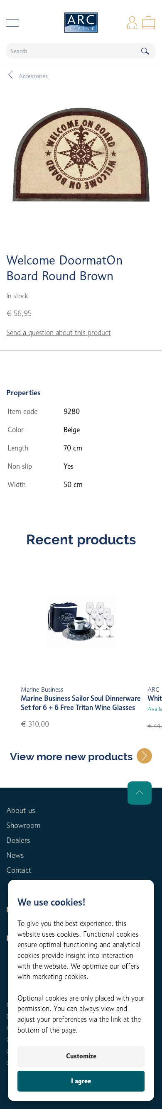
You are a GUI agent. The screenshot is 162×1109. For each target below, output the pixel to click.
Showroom (23, 825)
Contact (18, 870)
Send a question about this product (58, 332)
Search (145, 51)
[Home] (81, 22)
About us (20, 810)
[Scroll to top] (140, 793)
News (15, 855)
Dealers (18, 840)
